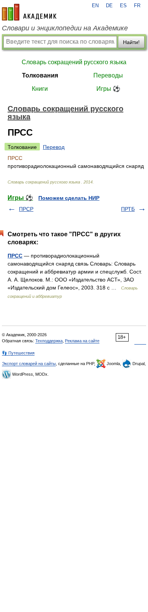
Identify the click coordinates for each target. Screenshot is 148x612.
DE (109, 5)
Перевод (54, 147)
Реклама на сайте (82, 340)
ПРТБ (128, 209)
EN (95, 5)
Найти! (131, 42)
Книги (40, 88)
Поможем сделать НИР (68, 198)
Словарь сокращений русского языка (74, 62)
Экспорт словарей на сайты (29, 363)
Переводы (108, 75)
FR (137, 5)
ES (123, 5)
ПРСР (26, 209)
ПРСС (15, 256)
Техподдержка (49, 340)
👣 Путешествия (18, 353)
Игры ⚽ (108, 88)
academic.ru (29, 12)
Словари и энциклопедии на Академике (65, 28)
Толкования (40, 75)
